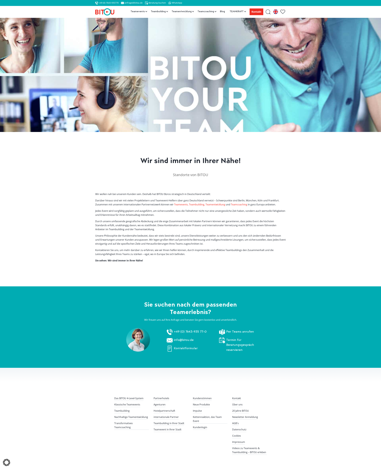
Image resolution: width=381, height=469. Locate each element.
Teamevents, (181, 204)
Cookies (236, 435)
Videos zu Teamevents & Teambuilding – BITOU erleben (249, 450)
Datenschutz (239, 429)
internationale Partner (166, 417)
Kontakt (256, 11)
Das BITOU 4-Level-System (128, 398)
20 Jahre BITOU (240, 410)
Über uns (237, 404)
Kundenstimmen (202, 398)
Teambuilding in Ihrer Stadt (169, 423)
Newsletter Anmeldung (245, 417)
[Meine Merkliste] (283, 11)
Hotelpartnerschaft (164, 410)
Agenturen (159, 404)
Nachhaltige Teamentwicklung (131, 417)
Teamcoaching (239, 204)
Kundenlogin (200, 427)
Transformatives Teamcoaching (123, 425)
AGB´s (235, 423)
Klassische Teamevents (127, 404)
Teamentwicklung (215, 204)
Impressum (238, 442)
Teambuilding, (197, 204)
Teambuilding (122, 410)
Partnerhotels (161, 398)
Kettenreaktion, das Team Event (207, 419)
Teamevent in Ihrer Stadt (167, 429)
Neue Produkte (201, 404)
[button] (6, 462)
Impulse (197, 410)
